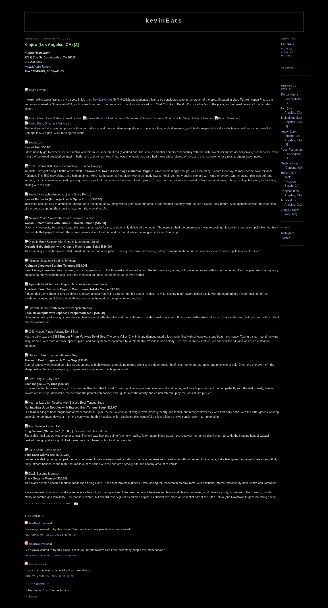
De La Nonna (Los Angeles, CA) (291, 99)
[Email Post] (75, 503)
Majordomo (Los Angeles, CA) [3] (291, 122)
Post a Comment (37, 584)
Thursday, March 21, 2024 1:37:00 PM (51, 555)
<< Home (31, 596)
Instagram (287, 233)
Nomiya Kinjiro (102, 99)
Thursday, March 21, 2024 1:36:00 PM (51, 535)
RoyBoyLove (37, 523)
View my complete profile (288, 52)
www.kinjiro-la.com (38, 66)
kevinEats (164, 20)
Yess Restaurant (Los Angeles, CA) (292, 154)
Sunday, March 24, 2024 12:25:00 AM (49, 576)
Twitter (285, 238)
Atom (67, 590)
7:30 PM (65, 503)
